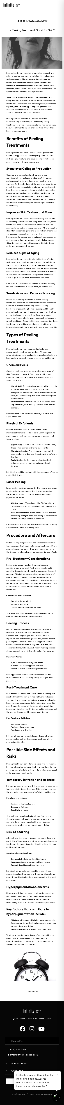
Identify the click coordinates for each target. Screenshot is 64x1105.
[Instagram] (32, 1029)
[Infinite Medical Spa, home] (12, 5)
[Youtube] (41, 1029)
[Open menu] (58, 5)
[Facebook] (22, 1029)
